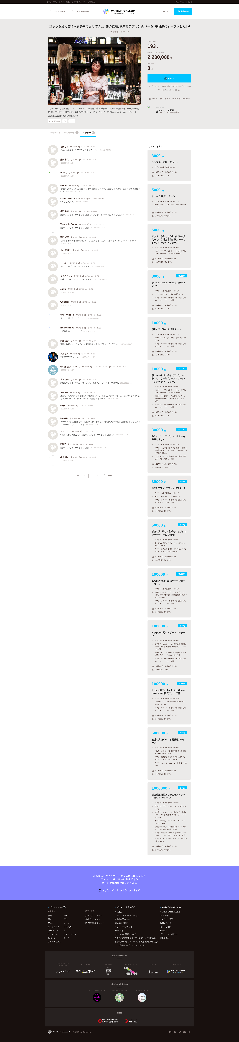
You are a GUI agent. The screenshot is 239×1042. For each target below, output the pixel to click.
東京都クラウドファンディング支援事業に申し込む (134, 941)
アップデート (70, 132)
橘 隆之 (63, 172)
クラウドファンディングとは (127, 915)
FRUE (63, 444)
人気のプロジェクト (93, 915)
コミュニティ (53, 926)
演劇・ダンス (53, 930)
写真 (50, 919)
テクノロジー (53, 934)
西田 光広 (64, 237)
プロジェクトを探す (57, 11)
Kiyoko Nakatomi (68, 198)
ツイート (166, 99)
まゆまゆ (64, 392)
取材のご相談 (165, 926)
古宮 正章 (64, 379)
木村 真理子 (65, 249)
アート (66, 915)
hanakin (64, 418)
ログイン (167, 11)
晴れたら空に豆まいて (70, 366)
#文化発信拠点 (54, 121)
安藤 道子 (64, 340)
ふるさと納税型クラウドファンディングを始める (134, 937)
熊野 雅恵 (64, 211)
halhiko (63, 185)
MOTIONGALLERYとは (170, 911)
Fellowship (119, 930)
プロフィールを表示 (171, 112)
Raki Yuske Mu (67, 327)
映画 (50, 915)
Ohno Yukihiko (67, 314)
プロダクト (68, 926)
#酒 (64, 121)
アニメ (51, 923)
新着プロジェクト (92, 919)
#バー (72, 121)
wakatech (64, 301)
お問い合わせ (165, 923)
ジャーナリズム (54, 941)
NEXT (110, 475)
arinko (63, 288)
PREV (79, 475)
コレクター (87, 132)
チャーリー (65, 431)
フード (126, 32)
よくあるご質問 (166, 919)
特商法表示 (164, 937)
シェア (154, 99)
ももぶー (64, 262)
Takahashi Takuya (68, 224)
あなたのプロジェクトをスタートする (121, 890)
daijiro (63, 405)
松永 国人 (64, 456)
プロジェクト (54, 132)
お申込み (118, 911)
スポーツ (51, 937)
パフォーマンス (70, 934)
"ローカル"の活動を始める (125, 934)
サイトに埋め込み (182, 99)
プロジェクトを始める (80, 11)
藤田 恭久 (64, 159)
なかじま (64, 146)
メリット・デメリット (124, 926)
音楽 (65, 919)
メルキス (64, 353)
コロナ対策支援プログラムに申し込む (130, 945)
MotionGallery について (184, 2)
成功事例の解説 (121, 923)
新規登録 (185, 11)
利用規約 (163, 930)
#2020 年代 (164, 915)
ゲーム (66, 923)
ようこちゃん (66, 275)
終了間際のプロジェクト (94, 923)
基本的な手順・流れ (123, 919)
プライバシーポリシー (169, 934)
